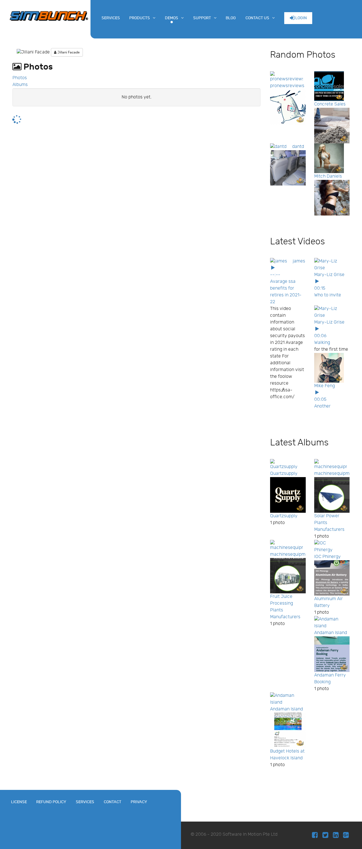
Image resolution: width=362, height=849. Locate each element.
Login (300, 18)
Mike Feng (324, 386)
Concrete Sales (330, 104)
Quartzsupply (284, 473)
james (299, 261)
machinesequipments (336, 473)
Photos (19, 78)
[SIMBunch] (49, 15)
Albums (20, 84)
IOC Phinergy (327, 556)
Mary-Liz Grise (329, 274)
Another (322, 406)
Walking (322, 342)
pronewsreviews (287, 86)
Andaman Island (330, 632)
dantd (298, 146)
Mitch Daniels (328, 176)
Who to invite (327, 295)
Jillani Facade (68, 52)
